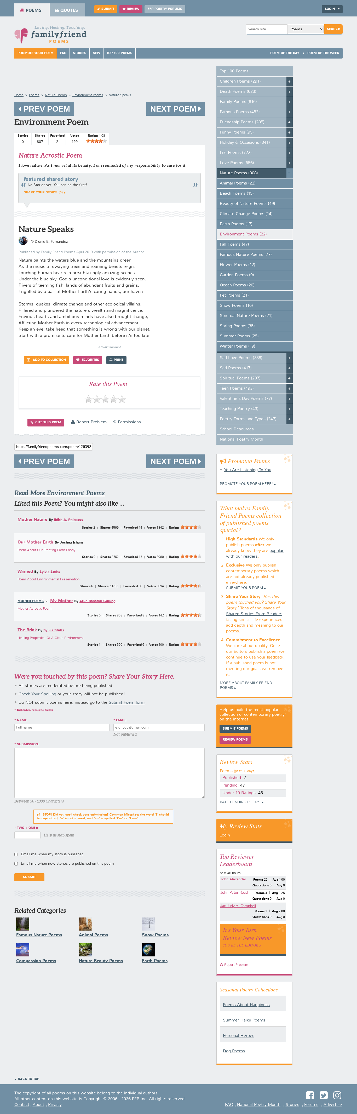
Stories (79, 53)
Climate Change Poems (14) (246, 214)
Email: (121, 720)
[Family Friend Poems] (50, 36)
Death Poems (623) (238, 92)
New (96, 53)
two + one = (27, 828)
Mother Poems (31, 601)
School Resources (237, 429)
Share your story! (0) (43, 192)
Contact (21, 1105)
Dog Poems (234, 1051)
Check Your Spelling (37, 694)
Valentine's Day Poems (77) (246, 399)
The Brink (27, 630)
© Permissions (127, 422)
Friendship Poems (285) (242, 122)
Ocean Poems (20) (237, 285)
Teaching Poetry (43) (239, 409)
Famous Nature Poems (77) (246, 255)
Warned (25, 571)
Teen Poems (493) (237, 388)
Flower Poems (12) (237, 265)
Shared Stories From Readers (254, 614)
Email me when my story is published (52, 854)
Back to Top (28, 1079)
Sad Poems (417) (236, 368)
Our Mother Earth (35, 542)
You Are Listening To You (247, 470)
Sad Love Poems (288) (241, 358)
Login (225, 835)
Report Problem (91, 422)
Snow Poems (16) (236, 306)
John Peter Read (234, 892)
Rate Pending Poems (240, 802)
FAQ (63, 53)
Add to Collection (49, 360)
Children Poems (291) (240, 81)
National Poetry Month (241, 439)
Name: (22, 720)
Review (133, 9)
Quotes (69, 10)
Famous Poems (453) (240, 112)
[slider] (96, 141)
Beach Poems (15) (237, 194)
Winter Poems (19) (237, 346)
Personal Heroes (238, 1036)
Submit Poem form (127, 703)
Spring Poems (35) (237, 326)
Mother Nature (32, 519)
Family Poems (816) (238, 102)
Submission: (28, 744)
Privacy (55, 1105)
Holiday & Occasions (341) (245, 143)
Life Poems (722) (236, 153)
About (38, 1105)
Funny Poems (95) (237, 132)
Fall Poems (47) (234, 245)
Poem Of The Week (323, 53)
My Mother (61, 601)
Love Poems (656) (237, 163)
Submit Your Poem (244, 588)
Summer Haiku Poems (244, 1020)
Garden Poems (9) (237, 275)
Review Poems (235, 739)
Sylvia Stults (49, 572)
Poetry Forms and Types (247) (248, 419)
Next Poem (174, 109)
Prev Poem (45, 109)
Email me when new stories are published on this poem (67, 863)
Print (118, 360)
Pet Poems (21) (234, 295)
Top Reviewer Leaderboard (237, 860)
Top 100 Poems (119, 53)
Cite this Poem (47, 422)
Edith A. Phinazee (68, 520)
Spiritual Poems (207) (240, 378)
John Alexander (233, 879)
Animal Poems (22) (238, 183)
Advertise (333, 1105)
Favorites (90, 360)
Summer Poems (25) (239, 336)
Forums (311, 1105)
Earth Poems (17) (236, 224)
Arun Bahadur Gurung (97, 601)
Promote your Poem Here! (246, 484)
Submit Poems (235, 728)
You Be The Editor (240, 945)
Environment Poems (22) (243, 234)
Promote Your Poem (36, 53)
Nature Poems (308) (239, 173)
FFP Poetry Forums (165, 9)
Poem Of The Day (284, 53)
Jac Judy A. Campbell (238, 906)
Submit (107, 9)
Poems (34, 10)
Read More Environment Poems (59, 493)
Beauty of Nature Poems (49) (247, 204)
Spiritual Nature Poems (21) (246, 316)
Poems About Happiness (246, 1005)
